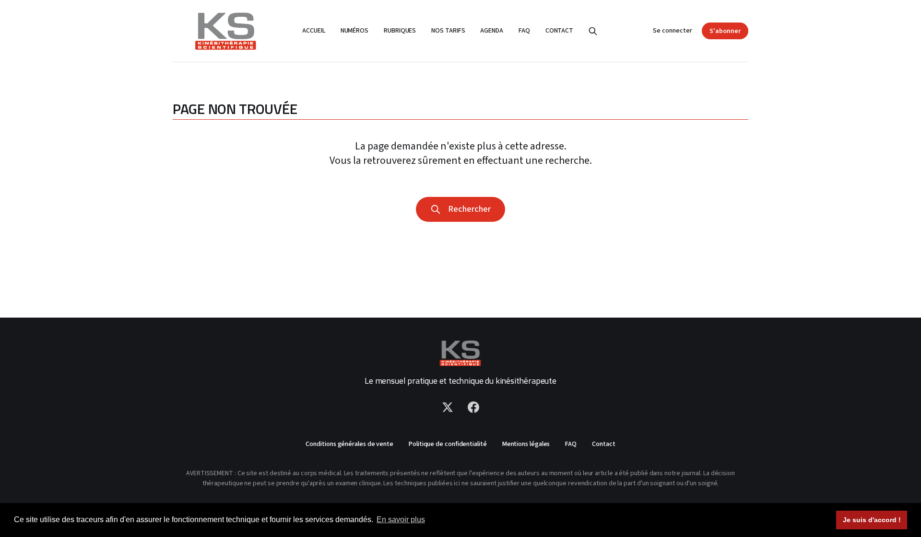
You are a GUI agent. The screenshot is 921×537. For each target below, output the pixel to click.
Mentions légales (526, 444)
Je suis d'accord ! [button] (872, 520)
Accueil (313, 30)
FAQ (524, 30)
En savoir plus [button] (401, 519)
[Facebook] (473, 407)
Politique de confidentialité (448, 444)
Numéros (354, 30)
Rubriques (400, 30)
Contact (559, 30)
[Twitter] (447, 407)
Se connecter (672, 30)
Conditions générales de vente (349, 444)
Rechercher (467, 209)
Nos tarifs (448, 30)
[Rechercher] (593, 31)
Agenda (491, 30)
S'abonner (725, 31)
